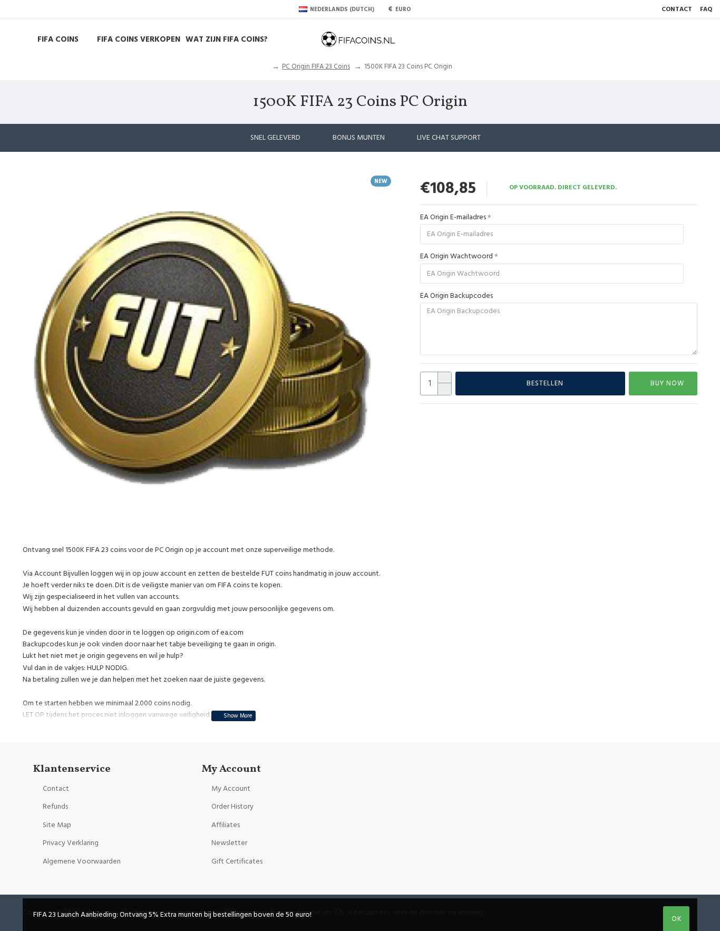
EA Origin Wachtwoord (456, 256)
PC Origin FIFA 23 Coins (316, 66)
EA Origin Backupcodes (456, 295)
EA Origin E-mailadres (453, 217)
